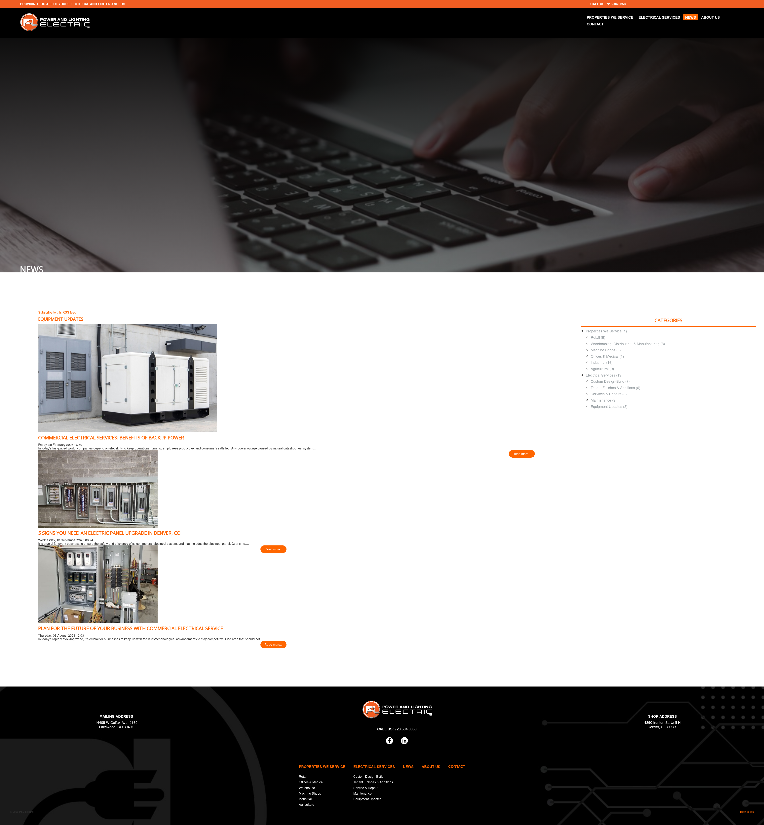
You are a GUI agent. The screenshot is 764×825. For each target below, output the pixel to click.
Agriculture (306, 804)
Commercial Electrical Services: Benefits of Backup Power (111, 437)
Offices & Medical (311, 782)
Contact (595, 24)
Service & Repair (365, 787)
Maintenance (362, 793)
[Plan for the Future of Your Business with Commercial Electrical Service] (98, 584)
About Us (710, 17)
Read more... (522, 453)
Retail (303, 776)
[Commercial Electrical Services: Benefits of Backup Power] (127, 377)
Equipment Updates (367, 799)
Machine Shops (310, 793)
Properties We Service (610, 17)
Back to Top (747, 811)
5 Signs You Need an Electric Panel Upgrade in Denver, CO (109, 533)
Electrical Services (659, 17)
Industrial (305, 799)
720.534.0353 (616, 4)
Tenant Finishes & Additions (373, 782)
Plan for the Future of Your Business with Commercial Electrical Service (130, 628)
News (690, 17)
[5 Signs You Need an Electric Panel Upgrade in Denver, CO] (98, 488)
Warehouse (307, 787)
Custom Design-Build (368, 776)
